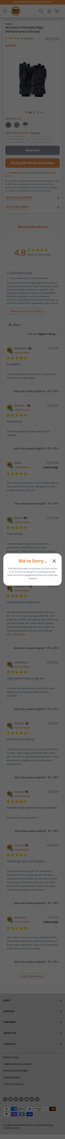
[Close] (54, 561)
